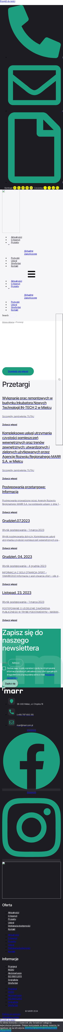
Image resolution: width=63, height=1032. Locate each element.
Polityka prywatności (11, 1014)
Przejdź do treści (7, 1)
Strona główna (8, 322)
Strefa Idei (13, 983)
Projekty (15, 242)
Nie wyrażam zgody (40, 1028)
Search (5, 315)
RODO (11, 969)
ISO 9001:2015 (15, 976)
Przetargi (12, 966)
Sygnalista (13, 979)
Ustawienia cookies (10, 1017)
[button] (31, 273)
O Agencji (12, 916)
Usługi (11, 922)
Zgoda (28, 1028)
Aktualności (13, 912)
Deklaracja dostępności (19, 925)
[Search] (59, 379)
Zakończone (30, 253)
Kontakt (14, 266)
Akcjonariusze (15, 973)
